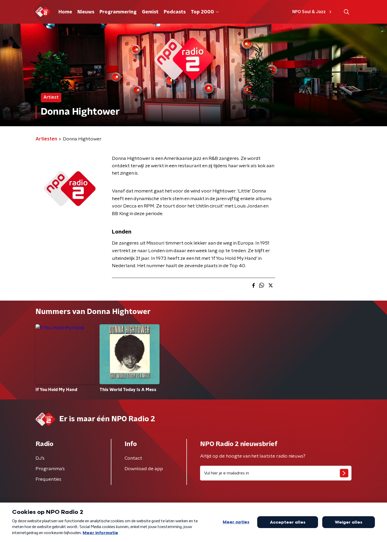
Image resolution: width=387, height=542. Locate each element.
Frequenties (48, 479)
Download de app (144, 469)
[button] (346, 12)
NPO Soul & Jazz (309, 12)
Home (65, 12)
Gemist (150, 12)
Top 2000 (202, 12)
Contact (133, 458)
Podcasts (175, 12)
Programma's (50, 469)
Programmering (118, 12)
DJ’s (40, 458)
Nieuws (85, 12)
